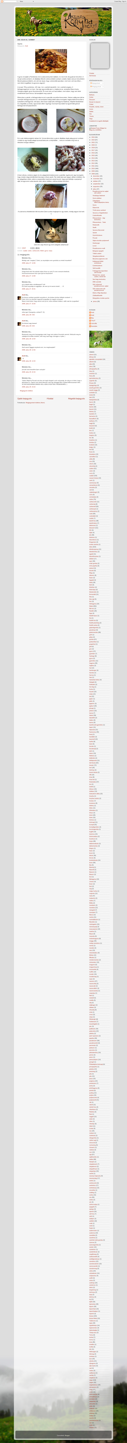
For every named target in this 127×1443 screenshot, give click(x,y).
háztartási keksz (94, 679)
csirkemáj (92, 504)
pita (90, 1074)
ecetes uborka (93, 544)
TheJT (93, 320)
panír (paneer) (93, 1036)
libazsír (91, 874)
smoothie (92, 1190)
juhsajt (91, 708)
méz (90, 950)
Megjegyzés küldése (26, 391)
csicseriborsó (93, 485)
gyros (46, 250)
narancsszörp (93, 990)
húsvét (91, 691)
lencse (91, 858)
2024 (93, 137)
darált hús (92, 521)
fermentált (92, 594)
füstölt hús (92, 620)
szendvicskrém (94, 1263)
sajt (90, 1154)
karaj (90, 734)
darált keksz (93, 523)
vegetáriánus (93, 1385)
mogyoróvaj (93, 967)
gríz (90, 649)
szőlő (91, 1278)
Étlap (90, 573)
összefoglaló (93, 1024)
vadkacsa (92, 1373)
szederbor (92, 1249)
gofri (90, 634)
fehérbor (92, 587)
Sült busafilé (96, 268)
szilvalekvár (93, 1273)
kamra (91, 722)
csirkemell (92, 506)
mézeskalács (93, 953)
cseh (90, 480)
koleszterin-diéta (94, 793)
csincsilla (94, 323)
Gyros (94, 205)
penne (91, 1055)
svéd (90, 1226)
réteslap (91, 1123)
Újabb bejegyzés (24, 399)
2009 (93, 171)
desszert (92, 528)
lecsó (91, 853)
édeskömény (93, 551)
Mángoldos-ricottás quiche (101, 298)
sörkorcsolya (93, 1204)
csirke (30, 250)
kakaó (91, 715)
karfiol (91, 741)
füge (90, 613)
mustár (91, 974)
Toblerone (92, 1321)
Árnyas (91, 383)
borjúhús (92, 440)
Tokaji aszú (92, 1332)
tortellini (91, 1344)
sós (90, 1197)
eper (90, 561)
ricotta (91, 1128)
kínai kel (91, 779)
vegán (91, 1382)
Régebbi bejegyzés (76, 399)
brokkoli (91, 445)
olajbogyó (92, 1005)
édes (90, 547)
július (95, 189)
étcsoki (91, 570)
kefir (90, 751)
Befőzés (91, 95)
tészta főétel (93, 1318)
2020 (93, 145)
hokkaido (92, 684)
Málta (91, 903)
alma (90, 366)
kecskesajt (92, 748)
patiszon (92, 1048)
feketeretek (92, 592)
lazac (91, 850)
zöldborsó (92, 1411)
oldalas (91, 1007)
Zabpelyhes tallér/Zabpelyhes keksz (101, 201)
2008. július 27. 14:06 (28, 263)
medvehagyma (94, 938)
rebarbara (92, 1109)
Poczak (95, 238)
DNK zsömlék (97, 282)
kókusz (91, 789)
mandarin (92, 905)
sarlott (91, 1173)
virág (90, 1389)
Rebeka (91, 1112)
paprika (91, 1038)
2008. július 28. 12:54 (28, 339)
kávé (90, 744)
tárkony (91, 1297)
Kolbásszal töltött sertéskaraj (98, 262)
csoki (90, 513)
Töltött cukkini (97, 253)
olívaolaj (91, 1010)
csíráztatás (92, 497)
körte (90, 817)
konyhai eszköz (94, 798)
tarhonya (92, 1292)
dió (90, 535)
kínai (90, 777)
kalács (91, 720)
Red (90, 1114)
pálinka (91, 1033)
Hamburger (96, 243)
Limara (91, 881)
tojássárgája (93, 1330)
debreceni (92, 525)
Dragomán (92, 542)
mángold (92, 910)
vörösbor (92, 1399)
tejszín (91, 1306)
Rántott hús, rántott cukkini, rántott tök (99, 275)
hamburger (92, 670)
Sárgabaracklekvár (98, 256)
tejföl (90, 1301)
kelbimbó (92, 758)
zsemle (91, 1418)
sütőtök (91, 1221)
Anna (91, 376)
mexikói (91, 948)
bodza (91, 433)
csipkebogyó (93, 492)
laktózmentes (93, 846)
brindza (91, 442)
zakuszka (92, 1404)
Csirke (91, 97)
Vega (90, 118)
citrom (91, 464)
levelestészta (93, 860)
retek (90, 1119)
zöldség (91, 1413)
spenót (91, 1211)
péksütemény (93, 1052)
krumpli (91, 824)
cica (90, 461)
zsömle (91, 1427)
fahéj (90, 582)
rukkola (91, 1150)
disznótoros (93, 539)
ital (90, 696)
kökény (91, 805)
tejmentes (92, 1304)
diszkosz (92, 537)
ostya (91, 1017)
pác (90, 1026)
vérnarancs (92, 1387)
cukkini (91, 468)
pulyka (91, 1095)
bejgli (91, 423)
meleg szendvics (94, 943)
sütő (90, 1216)
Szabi (91, 1228)
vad (90, 1368)
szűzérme (92, 1285)
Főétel (91, 104)
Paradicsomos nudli (99, 248)
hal (90, 668)
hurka (91, 689)
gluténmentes (93, 632)
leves (91, 862)
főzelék (91, 611)
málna (91, 900)
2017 (93, 150)
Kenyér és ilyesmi (94, 102)
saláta (91, 1159)
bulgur (91, 447)
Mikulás (91, 957)
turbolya (91, 1356)
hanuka (91, 672)
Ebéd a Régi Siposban (100, 293)
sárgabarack (93, 1164)
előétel (91, 559)
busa (90, 452)
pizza (91, 1078)
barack (91, 409)
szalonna (92, 1233)
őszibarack (92, 1021)
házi (90, 677)
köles (91, 808)
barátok (91, 414)
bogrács (91, 435)
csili (90, 490)
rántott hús (92, 1107)
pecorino (92, 1050)
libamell (91, 869)
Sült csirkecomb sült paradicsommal (99, 289)
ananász (92, 373)
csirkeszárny (93, 511)
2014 (93, 158)
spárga (91, 1209)
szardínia (92, 1237)
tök (90, 1349)
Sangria (91, 1161)
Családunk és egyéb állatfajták (98, 121)
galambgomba (93, 627)
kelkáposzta (93, 760)
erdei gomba (93, 563)
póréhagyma (93, 1088)
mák (90, 896)
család (25, 250)
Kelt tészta (92, 75)
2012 (93, 163)
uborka (91, 1361)
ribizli (90, 1126)
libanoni (91, 872)
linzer (91, 884)
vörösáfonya (93, 1396)
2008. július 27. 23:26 (28, 303)
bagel (91, 404)
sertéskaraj (92, 1188)
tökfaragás (92, 1351)
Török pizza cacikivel (99, 210)
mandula (92, 907)
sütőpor (91, 1218)
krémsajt (92, 822)
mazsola (92, 936)
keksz (91, 753)
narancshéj (92, 983)
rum (90, 1152)
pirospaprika (93, 1066)
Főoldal (50, 399)
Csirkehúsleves (97, 265)
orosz (91, 1014)
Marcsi (91, 915)
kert (90, 767)
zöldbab (91, 1408)
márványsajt (93, 926)
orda (90, 1012)
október (95, 181)
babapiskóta (93, 399)
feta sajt (91, 599)
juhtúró (91, 710)
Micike (91, 955)
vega (90, 1380)
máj (90, 888)
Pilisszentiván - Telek (99, 222)
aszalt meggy (93, 390)
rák (90, 1102)
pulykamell (92, 1100)
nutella (91, 1000)
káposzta (92, 729)
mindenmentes (94, 960)
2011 (93, 166)
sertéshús (92, 1185)
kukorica (92, 834)
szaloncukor (93, 1230)
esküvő (91, 568)
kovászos (92, 803)
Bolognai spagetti (98, 251)
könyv (91, 812)
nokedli (91, 998)
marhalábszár (93, 919)
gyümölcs (92, 661)
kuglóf (91, 831)
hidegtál (91, 682)
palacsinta (92, 1031)
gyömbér (92, 653)
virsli (90, 1392)
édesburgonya (93, 549)
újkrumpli (92, 1366)
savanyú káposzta (95, 1176)
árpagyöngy (93, 385)
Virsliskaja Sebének (99, 195)
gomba (91, 639)
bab (90, 397)
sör (90, 1202)
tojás (90, 1323)
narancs (91, 981)
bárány (91, 411)
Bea (92, 318)
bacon (91, 402)
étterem (91, 575)
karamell (92, 739)
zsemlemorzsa (93, 1420)
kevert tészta (93, 772)
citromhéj (92, 466)
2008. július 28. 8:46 (28, 326)
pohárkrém (92, 1083)
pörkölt (91, 1090)
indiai (91, 694)
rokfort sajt (92, 1140)
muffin (91, 972)
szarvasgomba (94, 1245)
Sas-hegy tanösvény (99, 279)
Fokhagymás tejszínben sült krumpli (100, 271)
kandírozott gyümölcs (96, 725)
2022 (93, 142)
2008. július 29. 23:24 (28, 387)
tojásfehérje (93, 1325)
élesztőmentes (93, 556)
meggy (91, 941)
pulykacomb (93, 1097)
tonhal (91, 1337)
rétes (90, 1121)
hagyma (91, 663)
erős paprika (93, 566)
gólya (91, 637)
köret (90, 815)
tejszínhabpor (93, 1311)
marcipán (92, 912)
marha (91, 917)
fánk (90, 585)
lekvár (91, 855)
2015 (93, 155)
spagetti (91, 1207)
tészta (91, 1316)
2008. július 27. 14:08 (28, 276)
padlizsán (92, 1028)
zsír (90, 1423)
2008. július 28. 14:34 (28, 361)
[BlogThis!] (33, 248)
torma (91, 1339)
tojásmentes (93, 1328)
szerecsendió (93, 1266)
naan (90, 979)
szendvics (92, 1261)
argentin (91, 380)
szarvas (91, 1242)
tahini (91, 1287)
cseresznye (92, 483)
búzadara (92, 454)
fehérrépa (92, 589)
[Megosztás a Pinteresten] (39, 248)
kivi (90, 784)
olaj (90, 1002)
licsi (90, 877)
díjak (90, 532)
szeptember (97, 184)
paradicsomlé (93, 1043)
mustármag (92, 976)
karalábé (92, 737)
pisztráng (92, 1071)
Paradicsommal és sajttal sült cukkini (100, 192)
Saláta (91, 111)
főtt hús (91, 608)
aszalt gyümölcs (94, 388)
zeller (91, 1406)
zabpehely (92, 1401)
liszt (90, 886)
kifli (90, 774)
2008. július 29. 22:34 (28, 372)
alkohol (91, 361)
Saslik (94, 227)
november (96, 178)
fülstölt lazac (93, 615)
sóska (91, 1199)
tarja (90, 1294)
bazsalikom (92, 418)
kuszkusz (92, 839)
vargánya (92, 1377)
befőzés (91, 421)
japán (91, 699)
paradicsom (93, 1040)
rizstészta (92, 1135)
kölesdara (92, 810)
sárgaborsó (92, 1166)
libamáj (91, 867)
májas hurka (93, 891)
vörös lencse (93, 1394)
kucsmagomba (94, 829)
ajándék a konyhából (95, 359)
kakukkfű (92, 717)
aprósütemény (93, 378)
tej (90, 1299)
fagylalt (91, 580)
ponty (91, 1085)
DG (90, 530)
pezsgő (91, 1062)
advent (91, 354)
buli (90, 449)
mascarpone (93, 929)
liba (90, 865)
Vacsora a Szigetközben (100, 213)
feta (90, 596)
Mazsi (91, 934)
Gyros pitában (97, 198)
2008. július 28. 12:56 (28, 350)
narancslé (92, 986)
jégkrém (91, 703)
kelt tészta (92, 763)
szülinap (91, 1283)
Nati (90, 995)
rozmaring (92, 1145)
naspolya (92, 993)
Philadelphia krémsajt (96, 1064)
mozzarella (92, 969)
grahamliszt (93, 642)
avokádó (92, 392)
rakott (91, 1104)
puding (91, 1093)
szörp (91, 1280)
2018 (93, 147)
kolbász (91, 791)
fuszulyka (94, 326)
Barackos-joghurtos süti (100, 259)
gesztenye (92, 630)
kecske (91, 746)
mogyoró (92, 964)
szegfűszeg (92, 1254)
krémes (91, 820)
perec (91, 1057)
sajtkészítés (93, 1157)
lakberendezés (94, 843)
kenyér (91, 765)
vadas (91, 1370)
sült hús (91, 1214)
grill (90, 646)
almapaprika (93, 369)
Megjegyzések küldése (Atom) (35, 402)
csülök (91, 518)
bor (90, 437)
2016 (93, 153)
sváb (90, 1223)
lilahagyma (92, 879)
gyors (91, 651)
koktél (91, 786)
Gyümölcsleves (97, 235)
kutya (50, 250)
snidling (91, 1192)
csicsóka (92, 487)
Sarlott (95, 232)
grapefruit (92, 644)
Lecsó (94, 246)
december (96, 176)
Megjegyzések (96, 86)
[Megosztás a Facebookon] (37, 248)
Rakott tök (96, 207)
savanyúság (93, 1178)
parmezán (92, 1045)
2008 (93, 174)
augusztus (96, 186)
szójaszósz (92, 1275)
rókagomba (92, 1138)
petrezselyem (93, 1059)
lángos (91, 848)
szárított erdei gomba (96, 1240)
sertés (91, 1180)
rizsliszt (91, 1133)
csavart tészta (93, 478)
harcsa (91, 675)
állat (90, 364)
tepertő (91, 1313)
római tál (92, 1142)
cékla (91, 459)
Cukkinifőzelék (97, 215)
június (95, 301)
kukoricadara (93, 836)
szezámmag (93, 1268)
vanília (91, 1375)
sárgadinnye (93, 1169)
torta (90, 1342)
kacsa (91, 713)
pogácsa (92, 1081)
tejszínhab (92, 1309)
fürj (90, 618)
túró (90, 1359)
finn (90, 601)
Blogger (67, 1435)
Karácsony (92, 732)
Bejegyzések (96, 83)
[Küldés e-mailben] (31, 248)
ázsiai (91, 395)
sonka (91, 1195)
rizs (90, 1131)
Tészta (91, 116)
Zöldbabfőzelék (97, 295)
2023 (93, 140)
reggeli (91, 1116)
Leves (91, 109)
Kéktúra (91, 755)
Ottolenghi (92, 1019)
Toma (91, 1335)
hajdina (91, 665)
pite (90, 1076)
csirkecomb (35, 250)
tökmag (91, 1354)
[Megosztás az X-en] (35, 248)
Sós (90, 114)
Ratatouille (96, 225)
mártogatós (92, 924)
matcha (91, 931)
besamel (92, 426)
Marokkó (92, 922)
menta (91, 945)
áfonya (91, 357)
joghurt (91, 706)
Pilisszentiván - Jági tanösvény (99, 218)
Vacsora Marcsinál (98, 230)
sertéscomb (93, 1183)
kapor (91, 727)
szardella (92, 1235)
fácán (91, 577)
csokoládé (92, 516)
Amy (90, 371)
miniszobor (92, 962)
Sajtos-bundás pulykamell (101, 240)
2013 (93, 160)
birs (90, 430)
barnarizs (92, 416)
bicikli (91, 428)
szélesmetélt (93, 1256)
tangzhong (92, 1290)
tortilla (91, 1347)
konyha (91, 796)
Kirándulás (92, 782)
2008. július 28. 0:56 (28, 315)
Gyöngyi (91, 656)
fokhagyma (92, 604)
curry (90, 473)
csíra (90, 494)
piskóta (91, 1069)
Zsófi (90, 1425)
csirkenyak (92, 509)
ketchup (91, 770)
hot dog (91, 687)
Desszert (92, 99)
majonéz (92, 893)
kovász (91, 801)
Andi (26, 46)
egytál (91, 554)
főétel (42, 250)
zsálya (91, 1415)
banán (91, 407)
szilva (91, 1271)
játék (90, 701)
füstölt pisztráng (94, 623)
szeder (91, 1247)
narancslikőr (93, 988)
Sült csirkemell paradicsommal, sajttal (100, 285)
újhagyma (92, 1363)
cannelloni (92, 456)
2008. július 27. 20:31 (28, 289)
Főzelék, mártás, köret (96, 106)
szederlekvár (93, 1252)
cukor (91, 471)
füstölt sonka (93, 625)
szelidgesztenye (94, 1259)
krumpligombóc (94, 827)
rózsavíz (92, 1147)
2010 (93, 168)
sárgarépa (92, 1171)
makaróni (92, 898)
